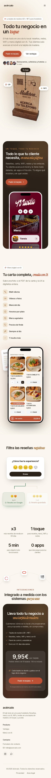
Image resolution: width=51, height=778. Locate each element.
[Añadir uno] (22, 382)
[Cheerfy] (13, 574)
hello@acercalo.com (13, 748)
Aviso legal (31, 773)
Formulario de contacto (11, 744)
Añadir (34, 382)
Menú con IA (7, 733)
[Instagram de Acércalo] (5, 754)
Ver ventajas (31, 54)
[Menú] (44, 5)
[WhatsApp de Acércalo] (11, 754)
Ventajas (6, 729)
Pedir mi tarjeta (12, 54)
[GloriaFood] (32, 573)
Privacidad (20, 773)
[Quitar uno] (12, 382)
